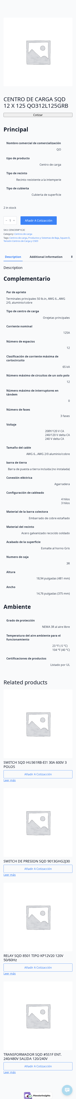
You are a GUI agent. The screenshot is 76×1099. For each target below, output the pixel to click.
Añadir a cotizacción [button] (38, 774)
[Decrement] (6, 220)
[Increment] (14, 220)
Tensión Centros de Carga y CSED (21, 241)
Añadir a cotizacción (38, 220)
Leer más (10, 780)
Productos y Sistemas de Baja (43, 237)
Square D (65, 237)
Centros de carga (23, 234)
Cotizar (38, 115)
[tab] (13, 256)
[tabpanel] (38, 467)
